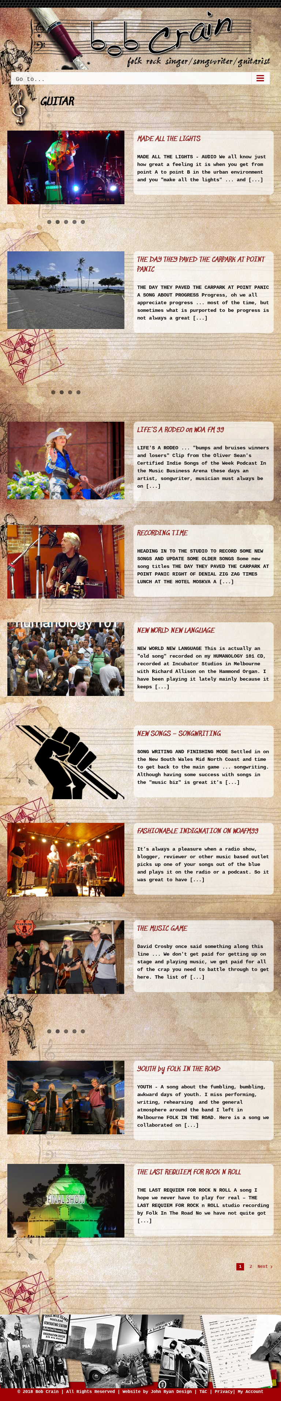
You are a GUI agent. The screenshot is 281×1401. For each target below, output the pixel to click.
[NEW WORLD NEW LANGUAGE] (65, 659)
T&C (203, 1391)
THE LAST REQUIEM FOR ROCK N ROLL (189, 1172)
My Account (250, 1391)
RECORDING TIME (162, 533)
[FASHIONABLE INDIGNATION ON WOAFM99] (65, 860)
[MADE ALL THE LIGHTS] (65, 167)
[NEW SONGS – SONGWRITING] (65, 762)
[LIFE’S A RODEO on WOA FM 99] (65, 460)
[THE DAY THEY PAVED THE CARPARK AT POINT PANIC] (65, 290)
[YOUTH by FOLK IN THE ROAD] (65, 1097)
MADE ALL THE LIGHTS (169, 139)
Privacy (224, 1391)
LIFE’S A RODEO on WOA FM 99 (180, 430)
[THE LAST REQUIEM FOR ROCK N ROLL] (65, 1201)
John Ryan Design (171, 1391)
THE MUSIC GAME (162, 929)
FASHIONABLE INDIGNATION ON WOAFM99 (197, 831)
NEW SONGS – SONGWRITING (179, 734)
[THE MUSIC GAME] (65, 957)
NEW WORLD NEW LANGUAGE (176, 631)
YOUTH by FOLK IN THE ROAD (179, 1069)
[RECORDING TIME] (65, 562)
